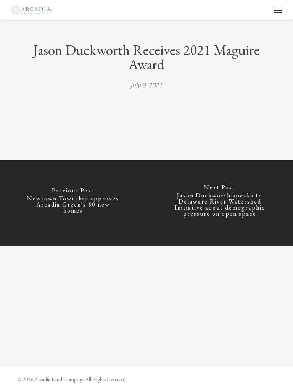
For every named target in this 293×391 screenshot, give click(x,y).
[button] (278, 10)
